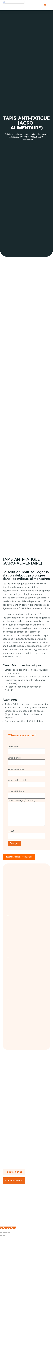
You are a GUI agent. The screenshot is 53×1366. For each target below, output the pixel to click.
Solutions (9, 134)
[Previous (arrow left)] (1, 1235)
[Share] (4, 1232)
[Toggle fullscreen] (6, 1232)
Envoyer (14, 843)
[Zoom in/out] (9, 1232)
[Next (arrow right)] (4, 1235)
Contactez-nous (13, 1180)
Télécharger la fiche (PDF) (19, 857)
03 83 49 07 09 (14, 1172)
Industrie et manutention (25, 134)
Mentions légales (26, 1196)
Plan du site (40, 1196)
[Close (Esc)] (1, 1232)
